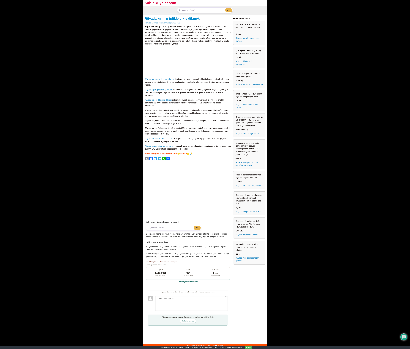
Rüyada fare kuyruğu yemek (248, 133)
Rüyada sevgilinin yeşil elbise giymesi (248, 39)
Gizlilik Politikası (218, 345)
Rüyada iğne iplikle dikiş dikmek (158, 100)
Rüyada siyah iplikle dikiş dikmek (159, 90)
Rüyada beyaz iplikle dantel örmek (159, 146)
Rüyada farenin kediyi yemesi (248, 186)
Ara (228, 10)
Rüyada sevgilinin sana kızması (249, 212)
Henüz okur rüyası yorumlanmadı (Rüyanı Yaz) (162, 23)
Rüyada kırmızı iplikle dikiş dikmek (172, 18)
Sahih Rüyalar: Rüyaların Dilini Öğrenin (199, 345)
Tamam (248, 347)
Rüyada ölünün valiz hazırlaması (244, 62)
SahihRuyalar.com (160, 3)
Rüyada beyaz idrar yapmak (247, 235)
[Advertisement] (188, 62)
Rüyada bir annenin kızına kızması (247, 106)
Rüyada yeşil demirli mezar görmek (247, 259)
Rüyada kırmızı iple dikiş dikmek (158, 138)
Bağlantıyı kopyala (188, 321)
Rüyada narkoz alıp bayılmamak (249, 84)
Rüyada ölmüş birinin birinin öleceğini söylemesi (247, 163)
